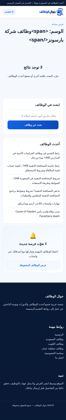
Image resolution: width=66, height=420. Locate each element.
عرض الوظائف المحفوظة (33, 265)
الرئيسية (59, 334)
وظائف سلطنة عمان (52, 348)
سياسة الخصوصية (54, 353)
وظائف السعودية (54, 339)
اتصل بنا (59, 357)
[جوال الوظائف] (51, 12)
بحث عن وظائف (33, 125)
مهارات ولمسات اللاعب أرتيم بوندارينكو (39, 203)
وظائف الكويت (55, 344)
